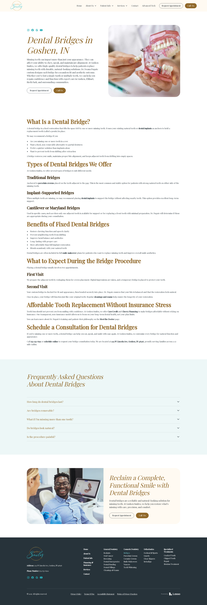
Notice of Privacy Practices (127, 594)
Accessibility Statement (105, 594)
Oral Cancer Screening (108, 557)
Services (86, 569)
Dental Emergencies (112, 561)
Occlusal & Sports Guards (151, 554)
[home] (16, 6)
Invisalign (147, 561)
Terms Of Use (89, 594)
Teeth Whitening (130, 567)
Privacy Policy (76, 594)
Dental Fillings (109, 567)
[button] (91, 5)
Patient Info (87, 558)
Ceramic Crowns (130, 559)
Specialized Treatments (168, 550)
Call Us (190, 5)
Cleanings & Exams (111, 570)
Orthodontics (149, 549)
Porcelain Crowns (130, 556)
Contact (134, 5)
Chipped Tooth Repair (169, 559)
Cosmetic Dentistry (131, 549)
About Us (86, 554)
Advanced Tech (148, 5)
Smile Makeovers (130, 561)
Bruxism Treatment (171, 564)
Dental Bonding (110, 564)
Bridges (127, 553)
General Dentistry (111, 549)
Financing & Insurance (88, 563)
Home (79, 5)
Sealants (107, 553)
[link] (170, 594)
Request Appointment (171, 5)
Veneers (127, 564)
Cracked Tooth (169, 555)
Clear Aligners (149, 559)
